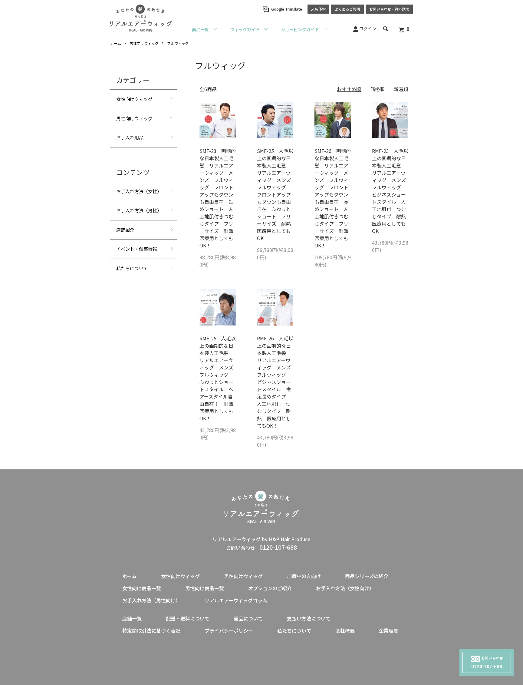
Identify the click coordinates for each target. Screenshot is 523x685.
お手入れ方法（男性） (139, 210)
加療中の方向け (304, 576)
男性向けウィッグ (144, 43)
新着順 (401, 89)
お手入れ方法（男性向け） (151, 600)
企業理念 (388, 630)
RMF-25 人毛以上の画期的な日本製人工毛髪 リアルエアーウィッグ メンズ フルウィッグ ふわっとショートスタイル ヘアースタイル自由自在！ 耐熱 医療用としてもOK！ (218, 378)
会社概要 (345, 630)
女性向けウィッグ (134, 99)
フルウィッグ (178, 43)
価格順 (377, 89)
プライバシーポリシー (229, 630)
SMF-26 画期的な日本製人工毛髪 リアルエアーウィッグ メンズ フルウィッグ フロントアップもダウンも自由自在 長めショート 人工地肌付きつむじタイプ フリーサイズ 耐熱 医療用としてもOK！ (333, 198)
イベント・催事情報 (136, 249)
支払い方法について (309, 618)
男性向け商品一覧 (204, 588)
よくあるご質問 (347, 9)
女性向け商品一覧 (141, 588)
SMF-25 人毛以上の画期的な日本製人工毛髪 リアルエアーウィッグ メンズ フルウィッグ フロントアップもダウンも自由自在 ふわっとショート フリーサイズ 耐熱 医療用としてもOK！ (276, 194)
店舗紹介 (125, 230)
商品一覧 (200, 29)
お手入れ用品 (129, 137)
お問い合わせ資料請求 (389, 9)
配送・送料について (187, 618)
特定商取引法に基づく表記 (151, 630)
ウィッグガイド (245, 29)
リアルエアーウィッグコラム (236, 600)
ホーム (115, 43)
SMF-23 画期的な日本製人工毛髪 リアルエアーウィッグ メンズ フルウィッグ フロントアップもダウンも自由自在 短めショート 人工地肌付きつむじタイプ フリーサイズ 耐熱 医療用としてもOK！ (218, 198)
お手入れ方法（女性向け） (345, 588)
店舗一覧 (132, 618)
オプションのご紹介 (270, 588)
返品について (248, 618)
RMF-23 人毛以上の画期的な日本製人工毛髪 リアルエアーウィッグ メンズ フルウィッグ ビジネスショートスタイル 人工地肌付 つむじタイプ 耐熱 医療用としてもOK (391, 190)
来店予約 (318, 9)
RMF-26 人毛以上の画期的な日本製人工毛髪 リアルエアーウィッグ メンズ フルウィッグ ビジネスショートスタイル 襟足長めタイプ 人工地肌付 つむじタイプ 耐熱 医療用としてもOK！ (276, 382)
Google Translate (286, 9)
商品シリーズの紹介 (366, 576)
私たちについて (132, 268)
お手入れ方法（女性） (139, 191)
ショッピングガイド (300, 29)
